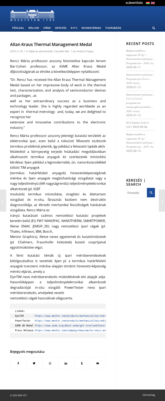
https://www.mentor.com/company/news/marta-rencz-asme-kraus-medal (80, 330)
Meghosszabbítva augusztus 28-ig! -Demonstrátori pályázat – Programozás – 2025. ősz (140, 140)
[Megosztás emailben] (98, 363)
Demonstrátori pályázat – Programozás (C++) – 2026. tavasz (140, 79)
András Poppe (84, 51)
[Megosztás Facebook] (18, 363)
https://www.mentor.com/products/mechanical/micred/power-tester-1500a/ (83, 320)
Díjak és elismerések (41, 51)
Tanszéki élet (61, 51)
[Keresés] (152, 27)
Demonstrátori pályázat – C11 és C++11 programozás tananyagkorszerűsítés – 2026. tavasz (140, 103)
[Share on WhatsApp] (50, 363)
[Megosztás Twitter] (34, 363)
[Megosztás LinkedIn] (66, 363)
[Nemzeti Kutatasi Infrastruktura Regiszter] (3, 201)
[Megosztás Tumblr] (82, 363)
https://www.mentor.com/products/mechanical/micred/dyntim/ (75, 316)
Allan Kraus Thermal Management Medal (51, 44)
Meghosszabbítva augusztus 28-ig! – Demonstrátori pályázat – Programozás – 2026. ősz (140, 57)
